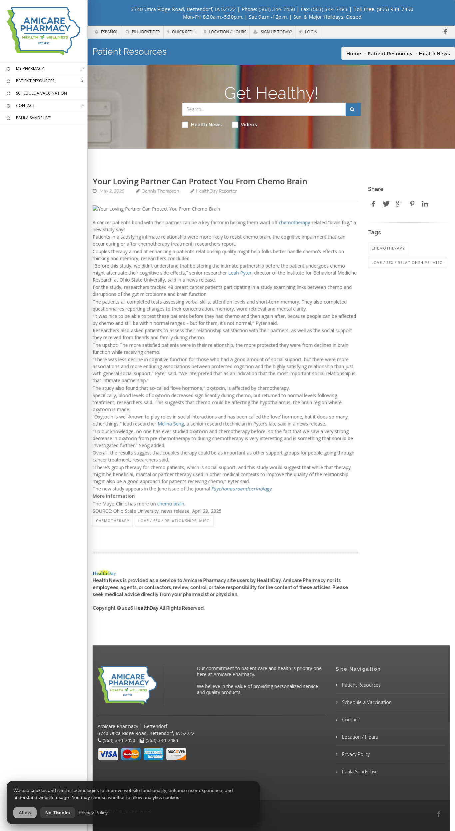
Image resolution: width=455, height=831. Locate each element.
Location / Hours (227, 32)
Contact (350, 719)
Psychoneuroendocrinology (241, 488)
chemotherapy (294, 222)
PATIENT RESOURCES (35, 81)
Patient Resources (390, 53)
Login (310, 32)
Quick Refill (184, 32)
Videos (249, 124)
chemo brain (170, 503)
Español (109, 32)
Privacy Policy (355, 754)
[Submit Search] (353, 109)
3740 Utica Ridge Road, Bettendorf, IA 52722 (183, 9)
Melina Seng (171, 423)
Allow (25, 812)
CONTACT (25, 105)
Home (353, 53)
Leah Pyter (239, 273)
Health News (206, 124)
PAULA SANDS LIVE (33, 118)
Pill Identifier (145, 32)
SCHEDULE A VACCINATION (41, 93)
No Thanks (57, 812)
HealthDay (146, 608)
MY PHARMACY (30, 68)
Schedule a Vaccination (366, 702)
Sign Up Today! (276, 32)
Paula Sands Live (359, 771)
